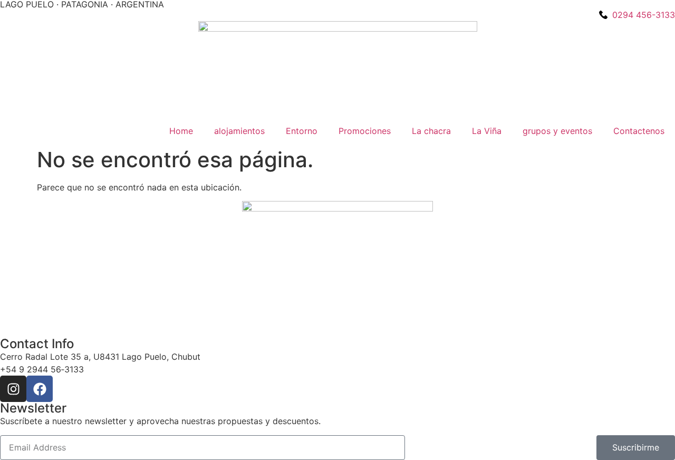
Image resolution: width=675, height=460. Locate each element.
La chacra (431, 131)
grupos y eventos (557, 131)
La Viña (487, 131)
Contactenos (638, 131)
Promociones (365, 131)
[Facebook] (39, 389)
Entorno (301, 131)
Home (181, 131)
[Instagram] (13, 389)
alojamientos (239, 131)
